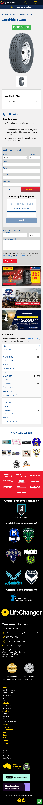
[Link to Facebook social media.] (19, 800)
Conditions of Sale (26, 795)
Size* (5, 155)
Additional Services (9, 722)
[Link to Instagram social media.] (24, 800)
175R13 (37, 399)
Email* (5, 175)
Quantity (32, 155)
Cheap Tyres (6, 758)
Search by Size (7, 693)
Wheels (5, 703)
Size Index (6, 750)
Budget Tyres (6, 755)
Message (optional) (9, 239)
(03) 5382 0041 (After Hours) (15, 641)
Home (5, 15)
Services (5, 711)
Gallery (5, 738)
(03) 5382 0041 (13, 637)
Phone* (5, 168)
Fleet (4, 732)
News (4, 735)
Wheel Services (7, 719)
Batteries (5, 714)
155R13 (37, 346)
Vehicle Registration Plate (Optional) (11, 231)
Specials (5, 724)
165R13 (37, 373)
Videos (5, 740)
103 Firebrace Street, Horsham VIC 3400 (22, 633)
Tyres (4, 687)
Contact (5, 727)
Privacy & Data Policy (14, 795)
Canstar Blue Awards (9, 753)
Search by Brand (8, 695)
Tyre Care (5, 698)
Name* (5, 161)
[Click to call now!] (26, 2)
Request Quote (10, 261)
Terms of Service (21, 256)
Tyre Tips (5, 700)
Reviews (6, 743)
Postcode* (6, 182)
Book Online (7, 730)
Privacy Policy (7, 256)
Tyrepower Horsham (23, 7)
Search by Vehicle (8, 690)
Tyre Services (6, 716)
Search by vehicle (32, 339)
